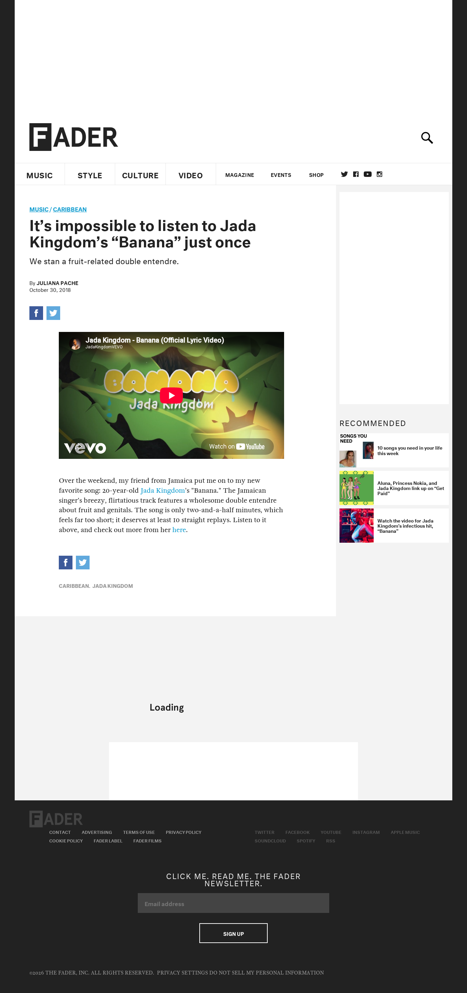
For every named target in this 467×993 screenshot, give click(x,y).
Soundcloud (270, 840)
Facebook (297, 831)
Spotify (306, 840)
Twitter (344, 174)
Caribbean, (74, 585)
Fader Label (108, 840)
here (179, 530)
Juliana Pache (57, 282)
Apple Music (405, 831)
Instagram (366, 831)
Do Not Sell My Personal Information (266, 973)
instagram (379, 174)
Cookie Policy (66, 840)
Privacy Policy (183, 831)
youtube (368, 174)
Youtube (331, 831)
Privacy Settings (182, 973)
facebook (356, 174)
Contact (60, 831)
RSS (330, 840)
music (39, 208)
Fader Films (147, 840)
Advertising (97, 831)
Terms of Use (139, 831)
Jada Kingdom (163, 490)
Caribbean (70, 208)
